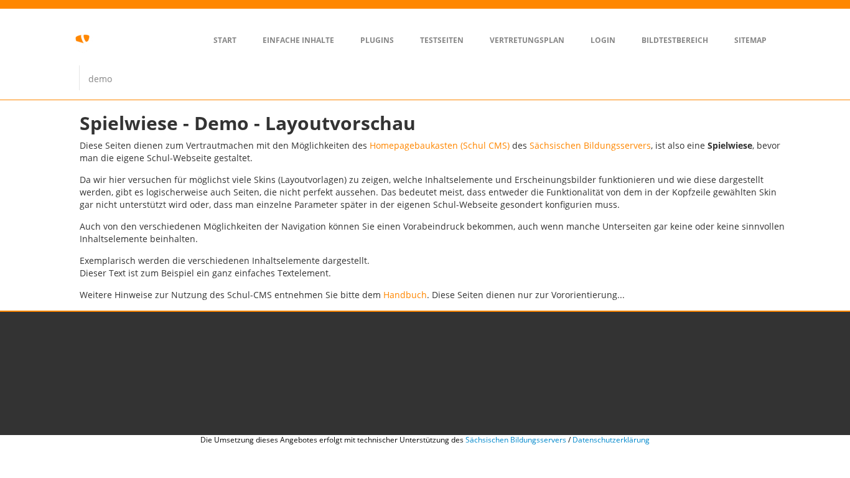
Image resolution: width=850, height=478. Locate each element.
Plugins (377, 40)
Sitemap (750, 40)
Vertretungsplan (527, 40)
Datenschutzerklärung (611, 439)
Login (603, 40)
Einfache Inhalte (298, 40)
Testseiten (442, 40)
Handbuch (405, 295)
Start (224, 40)
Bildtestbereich (675, 40)
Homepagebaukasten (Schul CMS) (440, 145)
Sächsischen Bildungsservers (590, 145)
